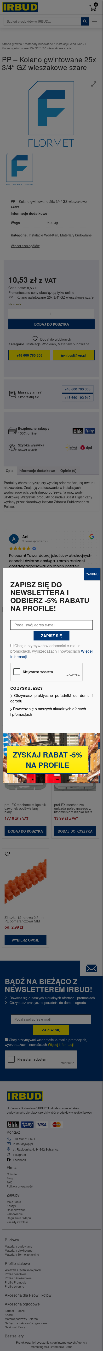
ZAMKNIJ (92, 574)
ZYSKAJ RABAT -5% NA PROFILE (47, 759)
